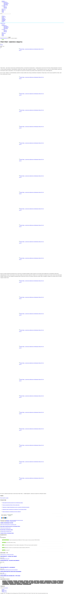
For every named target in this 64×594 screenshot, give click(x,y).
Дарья (3, 547)
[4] (11, 514)
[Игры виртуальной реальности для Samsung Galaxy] (8, 524)
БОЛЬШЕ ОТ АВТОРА (9, 522)
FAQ (2, 32)
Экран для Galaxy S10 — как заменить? (7, 567)
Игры (3, 10)
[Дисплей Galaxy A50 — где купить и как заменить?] (4, 558)
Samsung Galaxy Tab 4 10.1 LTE (6, 584)
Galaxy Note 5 (6, 4)
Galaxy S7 (5, 6)
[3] (10, 514)
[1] (8, 514)
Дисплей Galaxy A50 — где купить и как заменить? (9, 560)
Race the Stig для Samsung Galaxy (6, 529)
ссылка (7, 497)
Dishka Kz (3, 542)
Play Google (2, 497)
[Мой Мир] (4, 517)
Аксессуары (4, 16)
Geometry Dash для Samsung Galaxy (7, 533)
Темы (3, 35)
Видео (3, 21)
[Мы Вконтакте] (0, 536)
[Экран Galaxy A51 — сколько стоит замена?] (7, 554)
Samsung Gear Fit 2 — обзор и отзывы (27, 584)
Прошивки (3, 20)
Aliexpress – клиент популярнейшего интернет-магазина (14, 520)
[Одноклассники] (2, 517)
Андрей (3, 550)
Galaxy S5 (5, 8)
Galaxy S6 (5, 7)
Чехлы (3, 17)
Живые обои (4, 19)
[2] (9, 514)
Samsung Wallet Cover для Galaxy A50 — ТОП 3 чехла (10, 575)
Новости (3, 24)
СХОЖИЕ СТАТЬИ (3, 522)
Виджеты (3, 18)
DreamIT (1, 44)
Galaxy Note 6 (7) (6, 3)
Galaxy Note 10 (4, 1)
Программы (4, 9)
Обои (3, 11)
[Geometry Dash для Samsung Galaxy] (5, 531)
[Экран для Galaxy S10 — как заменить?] (2, 565)
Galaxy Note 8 (6, 2)
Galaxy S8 (3, 5)
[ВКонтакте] (1, 517)
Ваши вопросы (4, 590)
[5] (12, 514)
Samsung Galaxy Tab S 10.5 (19, 584)
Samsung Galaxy (2, 38)
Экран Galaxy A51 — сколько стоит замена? (8, 556)
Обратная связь (4, 591)
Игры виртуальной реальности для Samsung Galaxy (10, 526)
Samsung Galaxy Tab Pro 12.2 (13, 584)
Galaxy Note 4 (6, 28)
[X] (5, 517)
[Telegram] (6, 517)
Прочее (3, 589)
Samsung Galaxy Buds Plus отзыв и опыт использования (10, 571)
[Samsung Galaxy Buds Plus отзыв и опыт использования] (9, 569)
